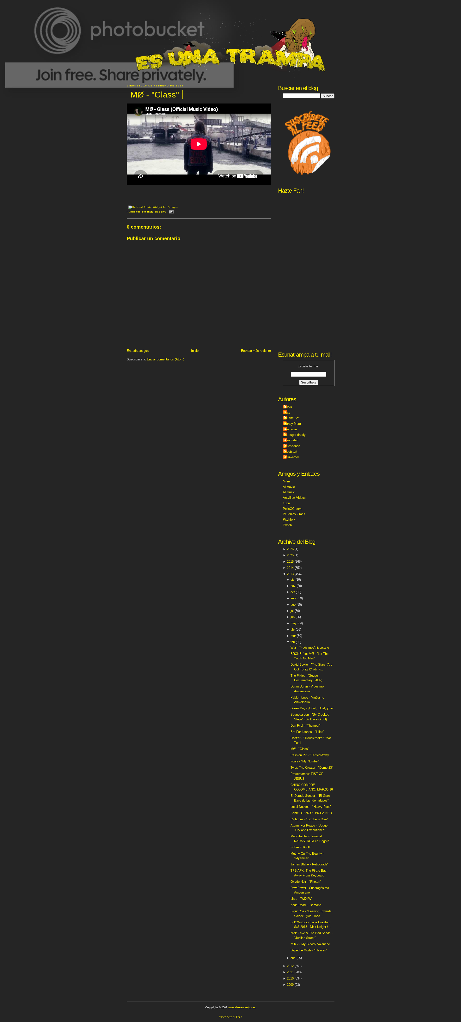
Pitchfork (289, 519)
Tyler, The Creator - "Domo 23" (312, 767)
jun (293, 617)
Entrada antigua (138, 351)
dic (293, 579)
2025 (290, 555)
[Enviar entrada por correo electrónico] (171, 211)
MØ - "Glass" (154, 94)
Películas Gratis (294, 514)
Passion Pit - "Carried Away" (310, 755)
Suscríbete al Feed (230, 1017)
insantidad (291, 440)
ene (293, 958)
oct (293, 592)
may (294, 623)
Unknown (290, 429)
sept (294, 598)
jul (292, 611)
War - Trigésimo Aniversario (310, 647)
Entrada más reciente (256, 351)
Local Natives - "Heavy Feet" (311, 807)
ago (293, 604)
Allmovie (289, 487)
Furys (288, 407)
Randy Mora (292, 424)
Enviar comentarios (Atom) (165, 359)
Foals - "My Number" (305, 761)
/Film (286, 481)
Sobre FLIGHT (301, 847)
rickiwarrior (291, 457)
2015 (290, 561)
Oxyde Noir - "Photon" (306, 881)
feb (293, 642)
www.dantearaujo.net (241, 1007)
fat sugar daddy (295, 435)
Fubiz (287, 503)
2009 (290, 984)
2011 (290, 972)
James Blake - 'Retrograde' (309, 864)
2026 (290, 549)
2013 (290, 574)
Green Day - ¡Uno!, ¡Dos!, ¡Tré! (312, 708)
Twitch (287, 525)
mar (293, 636)
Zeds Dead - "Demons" (306, 905)
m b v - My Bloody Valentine (310, 944)
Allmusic (289, 492)
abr (293, 629)
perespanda (292, 446)
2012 (290, 966)
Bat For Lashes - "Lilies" (307, 732)
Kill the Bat (291, 418)
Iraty (287, 412)
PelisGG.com (292, 509)
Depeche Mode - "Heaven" (309, 950)
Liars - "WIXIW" (301, 898)
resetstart (290, 451)
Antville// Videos (294, 497)
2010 (290, 978)
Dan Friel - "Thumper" (306, 725)
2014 (290, 568)
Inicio (195, 351)
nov (293, 586)
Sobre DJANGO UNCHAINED (311, 813)
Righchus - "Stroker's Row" (309, 819)
